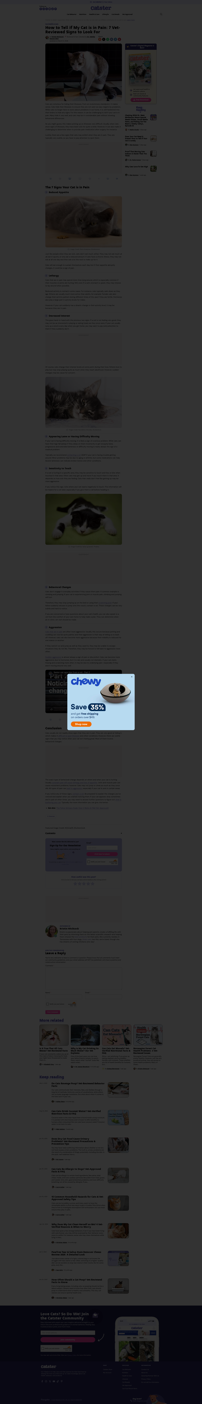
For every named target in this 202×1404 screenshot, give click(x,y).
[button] (132, 677)
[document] (101, 702)
